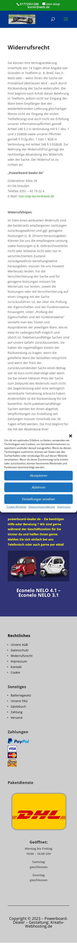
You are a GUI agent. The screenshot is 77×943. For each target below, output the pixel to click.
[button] (70, 436)
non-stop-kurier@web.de (36, 196)
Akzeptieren (38, 475)
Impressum (64, 507)
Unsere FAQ (19, 701)
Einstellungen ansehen (38, 499)
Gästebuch (18, 706)
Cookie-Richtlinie (16, 507)
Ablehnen (39, 487)
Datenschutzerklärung (41, 507)
